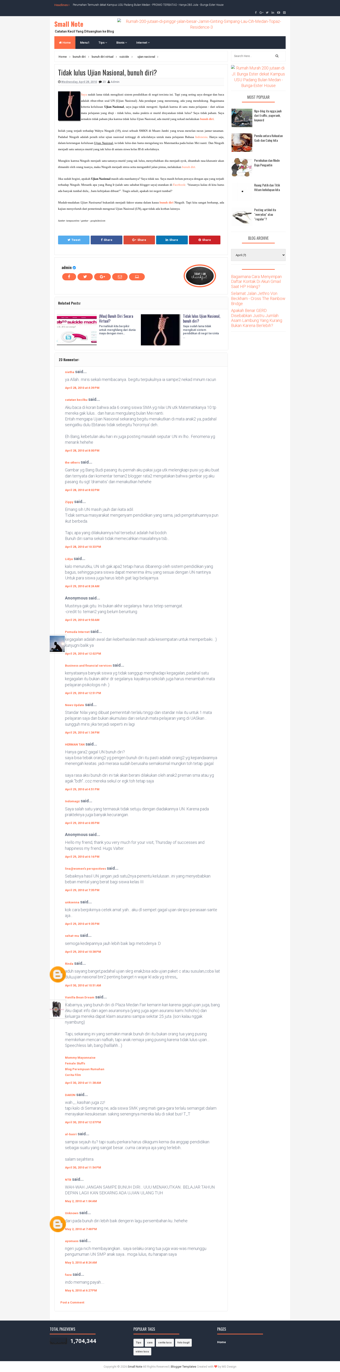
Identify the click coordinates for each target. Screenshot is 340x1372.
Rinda (69, 963)
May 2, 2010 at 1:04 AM (81, 1201)
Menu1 (84, 42)
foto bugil (183, 1342)
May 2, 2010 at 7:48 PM (81, 1229)
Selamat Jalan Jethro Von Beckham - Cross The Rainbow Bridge (258, 298)
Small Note (68, 24)
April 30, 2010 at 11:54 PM (83, 1167)
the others (72, 462)
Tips (102, 42)
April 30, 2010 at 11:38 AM (83, 1082)
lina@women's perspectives (85, 868)
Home (66, 42)
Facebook (179, 184)
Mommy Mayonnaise (80, 1057)
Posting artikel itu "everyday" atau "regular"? (265, 214)
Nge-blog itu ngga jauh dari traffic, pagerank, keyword (267, 115)
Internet (142, 42)
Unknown (71, 1213)
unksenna (72, 902)
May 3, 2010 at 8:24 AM (81, 1262)
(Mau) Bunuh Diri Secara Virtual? (116, 318)
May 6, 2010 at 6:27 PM (81, 1290)
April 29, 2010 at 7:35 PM (82, 890)
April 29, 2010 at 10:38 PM (83, 951)
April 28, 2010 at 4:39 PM (82, 387)
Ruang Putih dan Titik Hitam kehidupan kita (267, 187)
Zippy (69, 502)
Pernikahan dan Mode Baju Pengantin (267, 162)
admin (67, 267)
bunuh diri (207, 119)
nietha (69, 372)
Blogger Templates (183, 1366)
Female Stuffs (75, 1063)
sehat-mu (72, 936)
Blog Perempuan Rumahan (84, 1069)
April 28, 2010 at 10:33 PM (83, 546)
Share (108, 240)
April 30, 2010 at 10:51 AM (83, 985)
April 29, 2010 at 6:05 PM (82, 823)
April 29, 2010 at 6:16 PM (82, 856)
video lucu (142, 1351)
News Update (74, 705)
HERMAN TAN (75, 744)
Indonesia (201, 137)
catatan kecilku (76, 399)
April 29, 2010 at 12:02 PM (83, 653)
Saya (84, 94)
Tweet (75, 240)
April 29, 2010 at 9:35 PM (82, 924)
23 (104, 82)
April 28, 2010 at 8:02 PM (82, 490)
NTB (68, 1179)
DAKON (70, 1095)
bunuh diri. (189, 167)
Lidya (69, 559)
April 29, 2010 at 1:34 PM (82, 732)
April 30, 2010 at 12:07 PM (83, 1122)
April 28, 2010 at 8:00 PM (82, 450)
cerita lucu (165, 1342)
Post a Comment (72, 1302)
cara (149, 1342)
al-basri (71, 1134)
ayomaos (71, 1241)
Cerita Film (73, 1075)
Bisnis (120, 42)
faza (68, 1274)
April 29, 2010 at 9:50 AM (82, 620)
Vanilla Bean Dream (79, 997)
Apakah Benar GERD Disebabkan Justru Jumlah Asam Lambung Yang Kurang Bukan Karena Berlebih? (256, 318)
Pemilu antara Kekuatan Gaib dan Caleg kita (268, 138)
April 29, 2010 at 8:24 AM (82, 586)
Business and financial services (88, 665)
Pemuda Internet (77, 632)
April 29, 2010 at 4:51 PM (82, 789)
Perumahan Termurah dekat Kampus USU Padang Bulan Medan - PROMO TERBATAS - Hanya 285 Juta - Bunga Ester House (148, 4)
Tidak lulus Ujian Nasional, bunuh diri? (201, 318)
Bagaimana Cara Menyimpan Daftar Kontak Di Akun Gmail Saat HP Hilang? (256, 281)
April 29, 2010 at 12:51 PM (83, 693)
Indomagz (72, 801)
